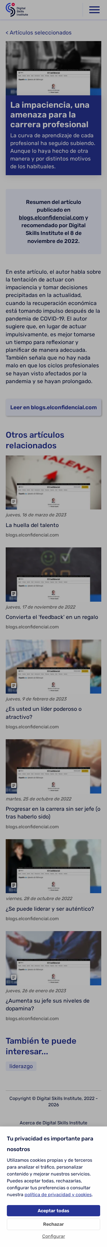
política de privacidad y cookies (58, 1194)
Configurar (53, 1236)
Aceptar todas (53, 1210)
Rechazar (53, 1224)
